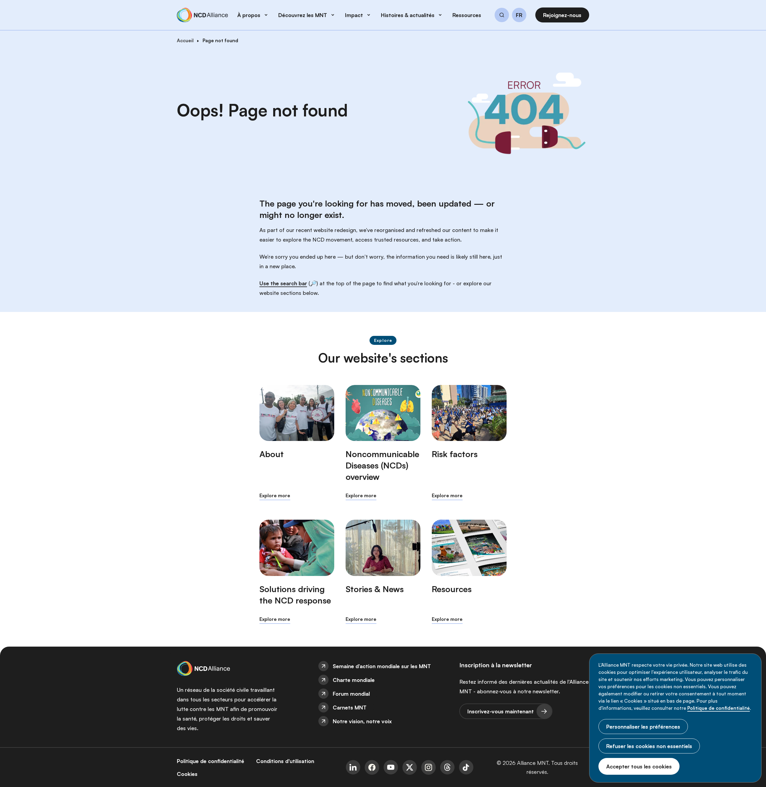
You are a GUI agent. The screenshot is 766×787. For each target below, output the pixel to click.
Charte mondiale (354, 680)
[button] (502, 16)
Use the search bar (283, 283)
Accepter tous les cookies (639, 766)
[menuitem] (383, 666)
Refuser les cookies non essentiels (649, 746)
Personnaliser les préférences (643, 726)
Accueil (185, 40)
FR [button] (519, 15)
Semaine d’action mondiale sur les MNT (382, 666)
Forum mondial (351, 693)
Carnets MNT (350, 707)
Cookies (187, 774)
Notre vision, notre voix (362, 721)
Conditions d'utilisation (285, 761)
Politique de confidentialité (718, 708)
